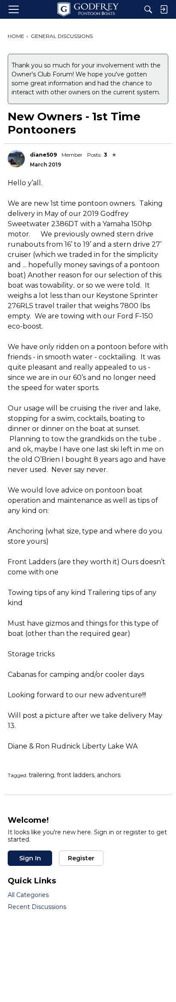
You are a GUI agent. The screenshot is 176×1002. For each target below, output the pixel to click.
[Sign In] (163, 9)
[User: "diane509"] (16, 158)
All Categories (28, 895)
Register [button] (81, 858)
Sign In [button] (30, 858)
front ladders (75, 775)
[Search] (148, 9)
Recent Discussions (37, 907)
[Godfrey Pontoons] (88, 9)
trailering (41, 775)
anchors (108, 775)
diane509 (43, 154)
